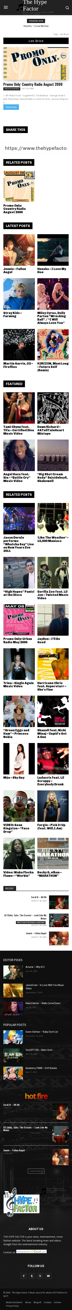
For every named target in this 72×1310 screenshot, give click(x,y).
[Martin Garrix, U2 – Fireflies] (19, 345)
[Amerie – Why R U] (13, 972)
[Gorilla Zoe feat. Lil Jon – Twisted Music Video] (53, 572)
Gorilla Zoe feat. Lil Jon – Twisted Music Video (52, 595)
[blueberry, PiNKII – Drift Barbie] (13, 1073)
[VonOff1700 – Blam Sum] (13, 1055)
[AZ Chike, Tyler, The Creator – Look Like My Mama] (59, 920)
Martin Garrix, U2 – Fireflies (18, 365)
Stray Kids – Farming (12, 314)
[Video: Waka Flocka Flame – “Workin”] (19, 853)
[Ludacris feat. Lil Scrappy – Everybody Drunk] (53, 759)
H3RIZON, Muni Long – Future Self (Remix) (53, 367)
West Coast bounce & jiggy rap (31, 922)
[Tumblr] (32, 1276)
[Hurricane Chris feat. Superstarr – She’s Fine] (53, 664)
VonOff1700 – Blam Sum (39, 1050)
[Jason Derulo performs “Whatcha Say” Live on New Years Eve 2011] (19, 519)
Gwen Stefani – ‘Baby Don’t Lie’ (42, 1031)
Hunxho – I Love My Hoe (36, 26)
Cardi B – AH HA (38, 897)
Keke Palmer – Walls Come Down (43, 1003)
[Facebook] (23, 1276)
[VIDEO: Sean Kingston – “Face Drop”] (19, 806)
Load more (35, 1171)
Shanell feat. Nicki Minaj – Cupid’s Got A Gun (52, 733)
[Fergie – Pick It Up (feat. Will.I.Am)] (53, 806)
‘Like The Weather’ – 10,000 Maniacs (52, 539)
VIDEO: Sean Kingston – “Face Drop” (16, 828)
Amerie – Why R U (35, 967)
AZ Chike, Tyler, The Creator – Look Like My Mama (25, 916)
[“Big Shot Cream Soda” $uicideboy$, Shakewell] (53, 455)
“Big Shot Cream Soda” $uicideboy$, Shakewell (52, 477)
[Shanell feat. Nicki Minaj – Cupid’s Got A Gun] (53, 711)
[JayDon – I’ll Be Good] (53, 620)
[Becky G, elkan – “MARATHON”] (53, 853)
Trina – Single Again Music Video (18, 684)
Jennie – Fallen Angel (14, 270)
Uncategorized (11, 89)
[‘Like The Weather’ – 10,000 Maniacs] (53, 519)
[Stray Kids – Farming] (19, 294)
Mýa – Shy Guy (13, 777)
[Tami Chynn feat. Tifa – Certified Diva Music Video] (19, 408)
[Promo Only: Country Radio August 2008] (36, 63)
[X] (40, 1276)
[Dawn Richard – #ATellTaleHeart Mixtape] (53, 408)
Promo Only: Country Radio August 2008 (32, 84)
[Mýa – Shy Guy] (19, 759)
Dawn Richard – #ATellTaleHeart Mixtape (50, 430)
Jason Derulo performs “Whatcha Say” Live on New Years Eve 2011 (18, 544)
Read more (11, 107)
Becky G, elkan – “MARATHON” (49, 874)
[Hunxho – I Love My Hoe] (53, 250)
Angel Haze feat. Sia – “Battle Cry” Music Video (16, 477)
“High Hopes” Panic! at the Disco (18, 593)
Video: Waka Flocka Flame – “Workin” (18, 874)
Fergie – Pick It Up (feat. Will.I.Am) (51, 826)
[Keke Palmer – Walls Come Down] (13, 1009)
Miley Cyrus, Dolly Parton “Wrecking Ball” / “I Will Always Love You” (51, 318)
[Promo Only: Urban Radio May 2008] (19, 620)
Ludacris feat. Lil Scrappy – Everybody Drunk (50, 781)
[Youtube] (48, 1276)
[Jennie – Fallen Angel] (19, 250)
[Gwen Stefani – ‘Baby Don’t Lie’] (13, 1037)
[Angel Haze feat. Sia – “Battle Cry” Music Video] (19, 455)
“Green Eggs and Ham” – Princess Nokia (16, 733)
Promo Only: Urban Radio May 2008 (17, 640)
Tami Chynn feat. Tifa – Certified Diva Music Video (18, 430)
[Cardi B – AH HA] (59, 902)
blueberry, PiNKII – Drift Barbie (41, 1068)
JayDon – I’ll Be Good (48, 640)
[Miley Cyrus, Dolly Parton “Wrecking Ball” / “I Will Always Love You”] (53, 294)
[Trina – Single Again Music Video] (19, 664)
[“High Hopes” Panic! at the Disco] (19, 572)
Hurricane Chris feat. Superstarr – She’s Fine (51, 686)
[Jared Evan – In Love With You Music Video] (13, 990)
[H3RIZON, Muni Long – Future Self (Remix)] (53, 345)
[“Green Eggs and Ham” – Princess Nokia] (19, 711)
